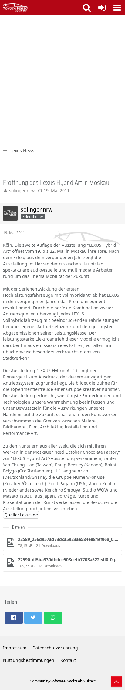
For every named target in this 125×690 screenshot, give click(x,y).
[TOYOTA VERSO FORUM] (15, 8)
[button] (117, 8)
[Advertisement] (62, 80)
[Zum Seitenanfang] (116, 681)
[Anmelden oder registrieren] (102, 8)
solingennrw (22, 190)
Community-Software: (63, 681)
